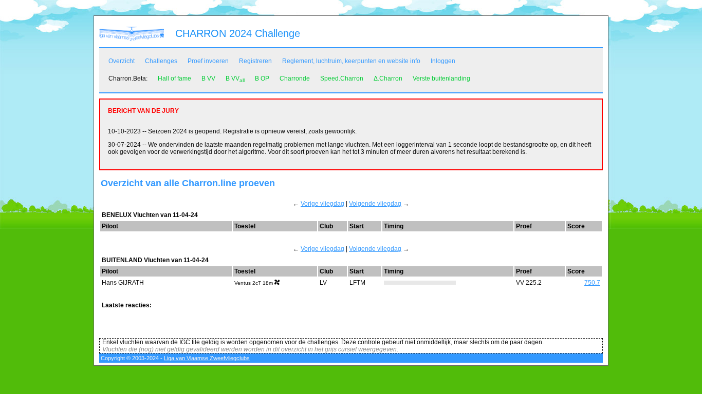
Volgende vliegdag (375, 203)
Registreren (255, 61)
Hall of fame (174, 78)
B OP (262, 78)
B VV (208, 78)
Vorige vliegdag (322, 203)
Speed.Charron (341, 78)
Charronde (295, 78)
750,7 (592, 282)
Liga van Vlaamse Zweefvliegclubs (207, 358)
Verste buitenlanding (441, 78)
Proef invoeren (208, 61)
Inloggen (443, 61)
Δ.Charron (388, 78)
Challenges (161, 61)
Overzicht (121, 61)
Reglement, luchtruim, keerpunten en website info (351, 61)
